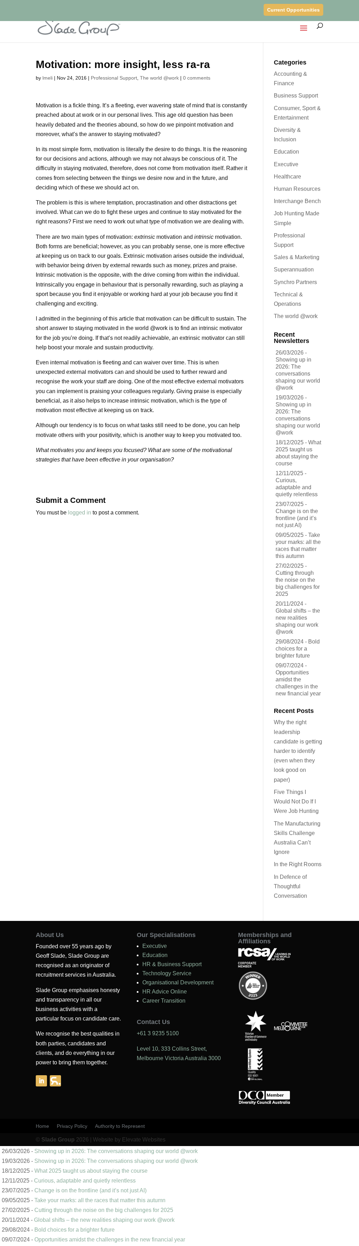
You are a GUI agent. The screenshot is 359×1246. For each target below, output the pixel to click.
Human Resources (297, 189)
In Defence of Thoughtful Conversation (290, 886)
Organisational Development (178, 982)
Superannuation (294, 269)
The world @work (159, 78)
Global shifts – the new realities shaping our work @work (104, 1220)
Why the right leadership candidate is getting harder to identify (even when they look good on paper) (298, 750)
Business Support (296, 96)
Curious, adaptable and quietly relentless (297, 487)
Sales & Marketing (296, 257)
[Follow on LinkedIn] (41, 1080)
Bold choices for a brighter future (298, 649)
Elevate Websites (143, 1140)
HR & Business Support (172, 964)
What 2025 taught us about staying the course (91, 1171)
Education (286, 152)
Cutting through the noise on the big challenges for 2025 (103, 1210)
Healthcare (287, 177)
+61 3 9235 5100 (158, 1033)
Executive (286, 164)
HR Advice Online (164, 992)
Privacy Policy (72, 1126)
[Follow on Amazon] (55, 1080)
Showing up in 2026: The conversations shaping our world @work (298, 374)
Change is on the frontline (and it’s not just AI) (297, 518)
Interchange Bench (297, 201)
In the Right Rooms (297, 864)
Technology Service (166, 973)
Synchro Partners (295, 282)
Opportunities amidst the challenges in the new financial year (109, 1239)
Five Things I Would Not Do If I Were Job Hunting (296, 801)
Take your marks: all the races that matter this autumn (99, 1200)
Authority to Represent (120, 1126)
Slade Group (58, 1140)
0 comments (196, 78)
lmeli (47, 78)
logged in (79, 513)
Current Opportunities (293, 10)
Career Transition (163, 1001)
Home (42, 1126)
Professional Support (114, 78)
